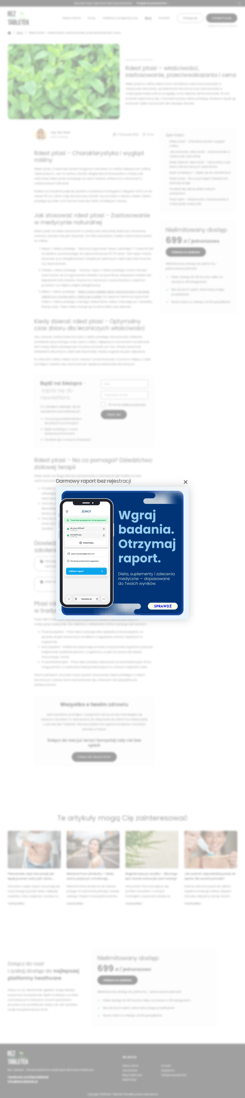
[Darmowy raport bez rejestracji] (122, 618)
